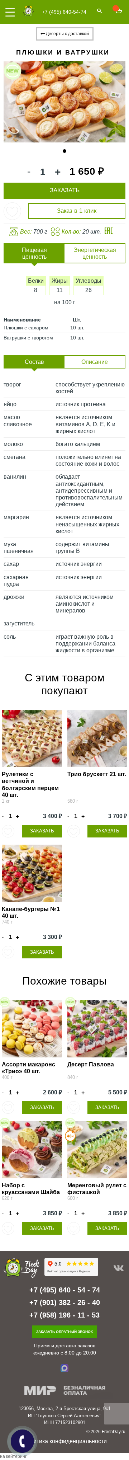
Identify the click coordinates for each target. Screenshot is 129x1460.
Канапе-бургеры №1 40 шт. (31, 912)
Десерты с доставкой (67, 33)
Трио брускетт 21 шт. (96, 774)
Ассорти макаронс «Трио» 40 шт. (28, 1067)
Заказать (42, 831)
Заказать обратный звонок (64, 1332)
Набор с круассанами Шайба (31, 1188)
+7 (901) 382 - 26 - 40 (64, 1302)
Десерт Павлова (90, 1064)
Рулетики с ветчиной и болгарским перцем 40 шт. (30, 784)
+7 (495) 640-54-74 (64, 12)
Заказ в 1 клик (76, 210)
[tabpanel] (64, 101)
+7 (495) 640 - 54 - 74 (64, 1290)
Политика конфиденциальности (65, 1441)
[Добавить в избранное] (12, 211)
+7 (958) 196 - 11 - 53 (64, 1315)
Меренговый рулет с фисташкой (96, 1188)
